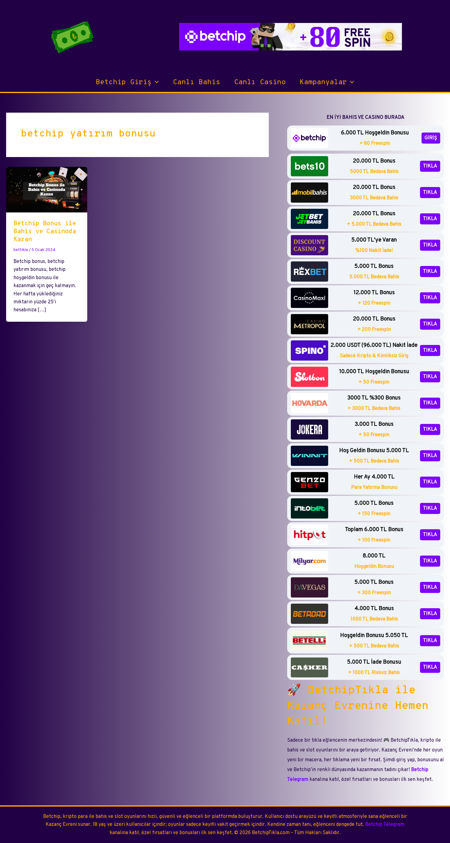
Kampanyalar (323, 82)
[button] (155, 82)
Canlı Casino (260, 82)
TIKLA (430, 166)
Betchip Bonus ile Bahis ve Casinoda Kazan (44, 232)
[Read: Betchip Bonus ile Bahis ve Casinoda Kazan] (46, 189)
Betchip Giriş (124, 82)
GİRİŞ (431, 138)
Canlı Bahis (196, 82)
